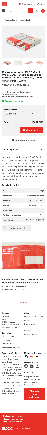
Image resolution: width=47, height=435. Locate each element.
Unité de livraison (10, 109)
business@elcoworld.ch (12, 325)
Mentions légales (9, 416)
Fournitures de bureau (33, 316)
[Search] (30, 10)
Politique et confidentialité (12, 419)
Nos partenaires (8, 336)
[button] (21, 302)
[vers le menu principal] (3, 10)
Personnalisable (30, 334)
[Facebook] (26, 366)
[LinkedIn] (32, 366)
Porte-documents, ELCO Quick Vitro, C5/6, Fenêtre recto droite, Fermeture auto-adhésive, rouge (23, 281)
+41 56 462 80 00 (9, 327)
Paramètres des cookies (12, 422)
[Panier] (43, 11)
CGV (20, 416)
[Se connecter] (37, 11)
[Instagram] (37, 366)
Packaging (28, 320)
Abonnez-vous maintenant (34, 394)
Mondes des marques (11, 348)
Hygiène (27, 331)
